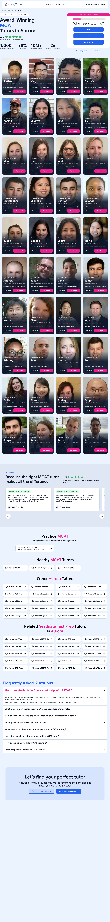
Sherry (35, 400)
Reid (60, 161)
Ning (33, 81)
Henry (7, 320)
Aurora (14, 10)
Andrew (8, 280)
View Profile (8, 91)
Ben (87, 360)
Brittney (8, 360)
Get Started (19, 91)
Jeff (87, 440)
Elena (34, 320)
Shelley (61, 400)
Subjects (48, 4)
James (89, 280)
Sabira (61, 240)
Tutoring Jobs (60, 4)
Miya (60, 121)
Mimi (6, 161)
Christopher (10, 201)
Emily (6, 400)
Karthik (8, 121)
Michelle (36, 201)
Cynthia (89, 81)
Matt (87, 320)
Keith (60, 440)
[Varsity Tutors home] (13, 4)
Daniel (61, 280)
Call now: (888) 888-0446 (91, 4)
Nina (33, 161)
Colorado (7, 10)
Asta (60, 320)
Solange (89, 201)
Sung (88, 400)
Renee (34, 440)
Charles (62, 201)
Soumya (35, 121)
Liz (86, 161)
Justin (7, 240)
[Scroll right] (101, 516)
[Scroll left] (8, 516)
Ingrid (88, 240)
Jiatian (7, 81)
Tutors (1, 10)
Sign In (103, 4)
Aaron (88, 121)
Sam (33, 360)
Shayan (7, 440)
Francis (61, 81)
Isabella (35, 240)
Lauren (61, 360)
